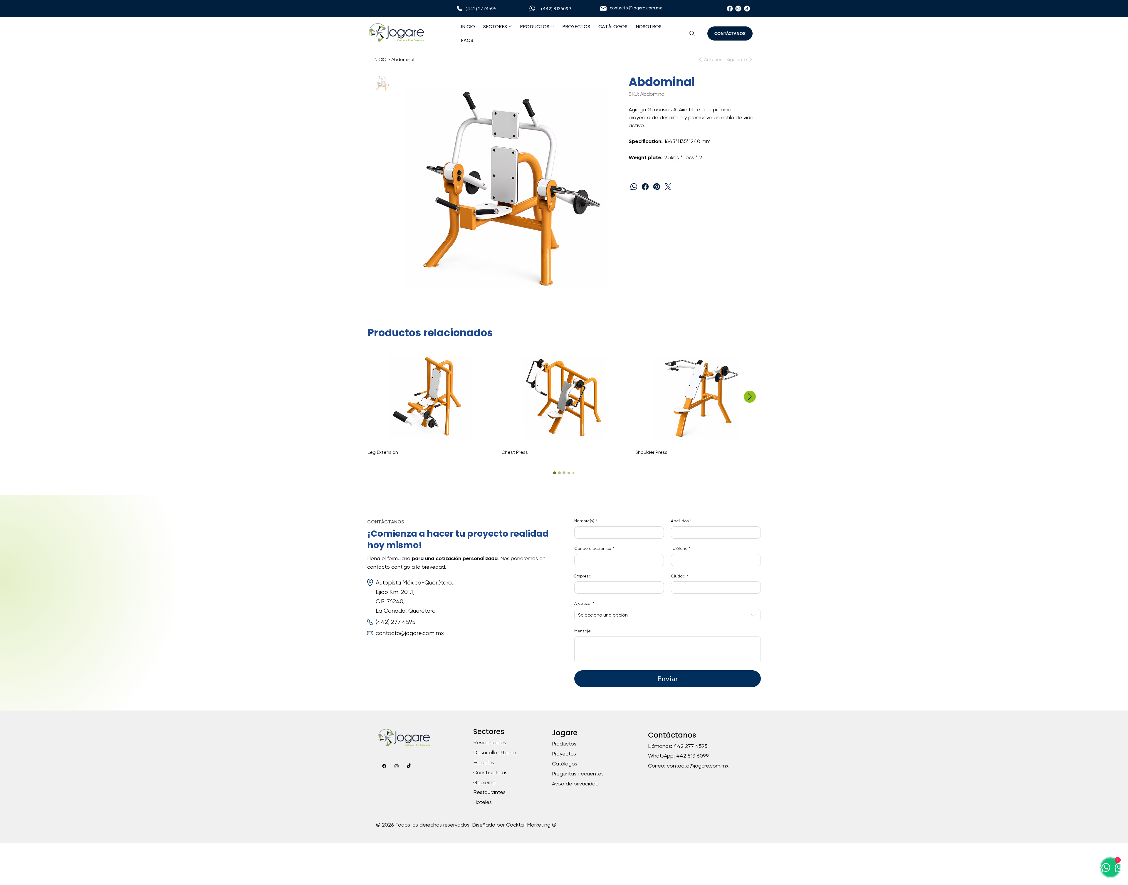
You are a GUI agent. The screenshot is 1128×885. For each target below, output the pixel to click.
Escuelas (483, 762)
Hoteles (482, 802)
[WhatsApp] (634, 187)
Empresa (582, 576)
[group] (564, 403)
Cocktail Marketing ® (531, 825)
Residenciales (489, 742)
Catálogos (564, 763)
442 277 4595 (690, 746)
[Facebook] (730, 8)
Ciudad (679, 576)
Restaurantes (489, 792)
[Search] (692, 33)
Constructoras (490, 772)
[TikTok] (747, 8)
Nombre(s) (585, 520)
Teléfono (680, 548)
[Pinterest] (657, 187)
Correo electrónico (594, 548)
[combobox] (667, 615)
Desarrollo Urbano (494, 752)
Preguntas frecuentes (578, 773)
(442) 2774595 (481, 8)
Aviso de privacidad (575, 783)
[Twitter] (668, 187)
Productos (564, 743)
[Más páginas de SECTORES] (510, 26)
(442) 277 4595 (395, 622)
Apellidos (681, 520)
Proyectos (564, 753)
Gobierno (484, 782)
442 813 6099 (692, 756)
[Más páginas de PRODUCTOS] (552, 26)
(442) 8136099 (556, 8)
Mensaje (582, 631)
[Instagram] (738, 8)
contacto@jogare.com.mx (636, 8)
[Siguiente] (750, 397)
